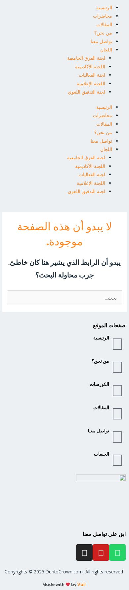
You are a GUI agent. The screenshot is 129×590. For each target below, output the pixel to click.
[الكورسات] (117, 390)
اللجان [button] (106, 49)
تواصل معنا (101, 41)
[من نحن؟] (117, 366)
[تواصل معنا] (117, 436)
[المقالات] (117, 413)
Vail (81, 584)
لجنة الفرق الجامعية (86, 58)
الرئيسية (104, 7)
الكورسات (99, 384)
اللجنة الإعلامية (91, 83)
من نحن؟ (103, 33)
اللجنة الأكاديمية (90, 66)
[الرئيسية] (117, 343)
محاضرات (102, 16)
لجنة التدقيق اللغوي (86, 92)
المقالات (104, 24)
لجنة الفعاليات (92, 75)
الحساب (101, 454)
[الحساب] (117, 459)
